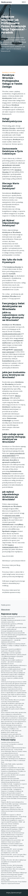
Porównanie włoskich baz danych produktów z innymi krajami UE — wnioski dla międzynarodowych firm (14, 640)
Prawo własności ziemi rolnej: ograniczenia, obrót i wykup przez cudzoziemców (13, 713)
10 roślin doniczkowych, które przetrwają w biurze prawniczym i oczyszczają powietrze (13, 720)
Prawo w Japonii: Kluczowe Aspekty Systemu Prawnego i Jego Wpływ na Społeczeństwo (13, 693)
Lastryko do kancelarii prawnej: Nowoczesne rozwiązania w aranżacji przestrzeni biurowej (12, 744)
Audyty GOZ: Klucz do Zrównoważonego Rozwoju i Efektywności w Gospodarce (12, 833)
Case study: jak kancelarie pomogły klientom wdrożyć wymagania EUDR (13, 635)
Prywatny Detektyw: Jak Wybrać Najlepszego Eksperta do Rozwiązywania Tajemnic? (14, 873)
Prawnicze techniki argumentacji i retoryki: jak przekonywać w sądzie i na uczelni (13, 670)
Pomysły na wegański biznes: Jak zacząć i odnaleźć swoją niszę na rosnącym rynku (12, 768)
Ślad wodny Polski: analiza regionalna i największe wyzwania (12, 765)
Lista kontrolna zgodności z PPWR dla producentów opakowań (12, 624)
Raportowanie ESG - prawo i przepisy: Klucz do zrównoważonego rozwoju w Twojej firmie (13, 856)
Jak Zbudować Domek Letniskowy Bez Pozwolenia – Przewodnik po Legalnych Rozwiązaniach (12, 845)
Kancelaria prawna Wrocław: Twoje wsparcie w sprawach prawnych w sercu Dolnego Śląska (12, 878)
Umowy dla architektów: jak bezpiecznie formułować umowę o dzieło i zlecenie (12, 704)
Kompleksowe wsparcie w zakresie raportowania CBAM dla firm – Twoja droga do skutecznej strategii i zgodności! (13, 816)
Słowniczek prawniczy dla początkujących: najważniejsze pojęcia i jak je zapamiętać (13, 673)
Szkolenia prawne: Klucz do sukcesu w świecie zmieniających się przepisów (12, 724)
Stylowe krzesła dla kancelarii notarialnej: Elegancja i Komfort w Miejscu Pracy (13, 686)
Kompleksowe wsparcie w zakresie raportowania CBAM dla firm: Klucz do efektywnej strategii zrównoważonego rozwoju (12, 810)
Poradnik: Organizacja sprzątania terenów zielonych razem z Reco (13, 617)
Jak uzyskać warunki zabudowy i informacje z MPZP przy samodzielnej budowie (14, 666)
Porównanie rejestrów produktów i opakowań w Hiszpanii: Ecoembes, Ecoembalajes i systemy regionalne (11, 650)
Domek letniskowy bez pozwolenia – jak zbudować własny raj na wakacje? (12, 841)
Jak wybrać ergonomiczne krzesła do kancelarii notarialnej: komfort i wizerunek (13, 689)
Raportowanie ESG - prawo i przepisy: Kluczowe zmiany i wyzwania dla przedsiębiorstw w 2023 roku (12, 850)
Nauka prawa (6, 2)
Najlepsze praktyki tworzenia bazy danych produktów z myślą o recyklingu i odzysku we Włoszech (14, 645)
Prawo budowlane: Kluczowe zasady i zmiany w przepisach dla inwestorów (14, 752)
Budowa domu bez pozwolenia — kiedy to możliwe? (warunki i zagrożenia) (12, 756)
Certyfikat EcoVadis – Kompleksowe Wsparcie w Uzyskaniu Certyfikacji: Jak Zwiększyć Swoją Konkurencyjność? (12, 791)
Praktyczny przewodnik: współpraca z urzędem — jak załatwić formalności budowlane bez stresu (12, 661)
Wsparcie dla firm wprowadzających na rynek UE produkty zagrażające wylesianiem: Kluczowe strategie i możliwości (14, 803)
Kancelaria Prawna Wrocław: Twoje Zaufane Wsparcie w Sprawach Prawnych (14, 882)
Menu (23, 2)
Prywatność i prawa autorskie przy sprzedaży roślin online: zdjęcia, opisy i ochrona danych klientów (12, 736)
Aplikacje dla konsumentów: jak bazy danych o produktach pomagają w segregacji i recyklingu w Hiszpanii (13, 656)
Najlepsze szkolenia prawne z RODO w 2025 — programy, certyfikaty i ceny (13, 727)
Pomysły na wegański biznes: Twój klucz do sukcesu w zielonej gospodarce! (13, 772)
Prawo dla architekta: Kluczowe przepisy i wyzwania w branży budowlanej (13, 700)
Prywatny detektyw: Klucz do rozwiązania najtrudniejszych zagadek (13, 869)
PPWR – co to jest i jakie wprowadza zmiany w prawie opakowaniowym (13, 628)
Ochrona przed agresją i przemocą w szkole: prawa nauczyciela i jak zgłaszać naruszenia (14, 682)
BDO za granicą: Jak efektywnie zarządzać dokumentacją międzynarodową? (13, 781)
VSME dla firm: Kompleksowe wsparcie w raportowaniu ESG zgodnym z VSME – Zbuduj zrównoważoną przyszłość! (13, 829)
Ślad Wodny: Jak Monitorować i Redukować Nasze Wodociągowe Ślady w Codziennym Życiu (13, 760)
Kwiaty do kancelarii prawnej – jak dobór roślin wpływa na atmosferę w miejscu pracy (14, 717)
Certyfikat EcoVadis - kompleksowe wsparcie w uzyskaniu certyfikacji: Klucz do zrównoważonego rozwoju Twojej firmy (14, 785)
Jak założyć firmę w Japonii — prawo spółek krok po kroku (13, 697)
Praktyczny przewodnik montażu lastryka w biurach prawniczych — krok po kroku (13, 748)
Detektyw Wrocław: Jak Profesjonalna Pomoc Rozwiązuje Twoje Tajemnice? (12, 866)
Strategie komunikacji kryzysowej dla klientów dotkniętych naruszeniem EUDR (12, 632)
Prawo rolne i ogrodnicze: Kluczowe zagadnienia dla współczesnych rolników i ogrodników (13, 708)
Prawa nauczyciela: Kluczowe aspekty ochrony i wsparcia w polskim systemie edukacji (12, 678)
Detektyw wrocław (8, 72)
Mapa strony (5, 609)
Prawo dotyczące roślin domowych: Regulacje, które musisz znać (11, 731)
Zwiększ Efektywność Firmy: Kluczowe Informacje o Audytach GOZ (12, 837)
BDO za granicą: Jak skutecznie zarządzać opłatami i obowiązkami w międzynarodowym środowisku (13, 776)
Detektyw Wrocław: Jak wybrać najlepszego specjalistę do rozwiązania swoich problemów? (13, 861)
